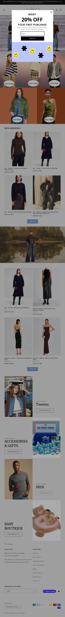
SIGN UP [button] (32, 38)
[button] (51, 12)
